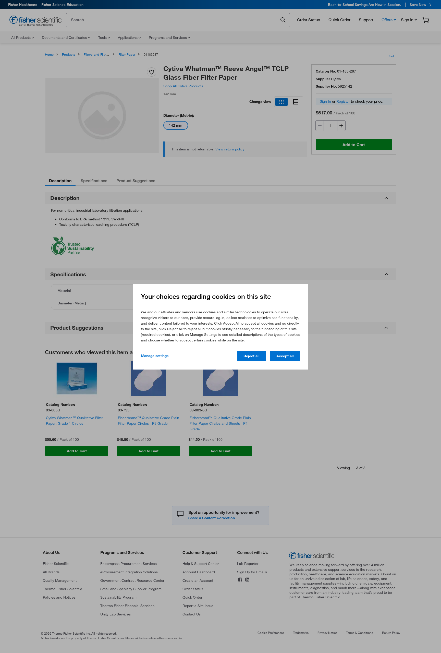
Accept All (285, 356)
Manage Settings (154, 355)
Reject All (251, 356)
